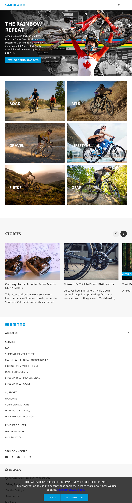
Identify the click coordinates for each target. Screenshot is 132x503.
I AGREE (52, 497)
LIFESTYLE (80, 145)
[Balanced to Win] (62, 71)
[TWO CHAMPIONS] (53, 71)
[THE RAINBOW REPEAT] (45, 71)
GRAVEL (16, 145)
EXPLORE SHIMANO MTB (23, 60)
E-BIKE (15, 187)
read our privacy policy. (71, 489)
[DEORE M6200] (78, 71)
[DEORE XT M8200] (70, 71)
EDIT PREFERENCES (75, 497)
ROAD (15, 103)
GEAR (76, 187)
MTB (75, 103)
